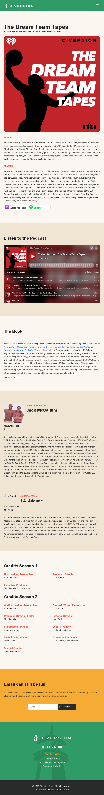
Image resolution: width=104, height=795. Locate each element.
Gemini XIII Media (52, 766)
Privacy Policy (63, 789)
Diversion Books (52, 758)
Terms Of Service (45, 789)
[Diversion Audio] (18, 5)
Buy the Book (9, 378)
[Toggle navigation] (97, 5)
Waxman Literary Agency (52, 762)
